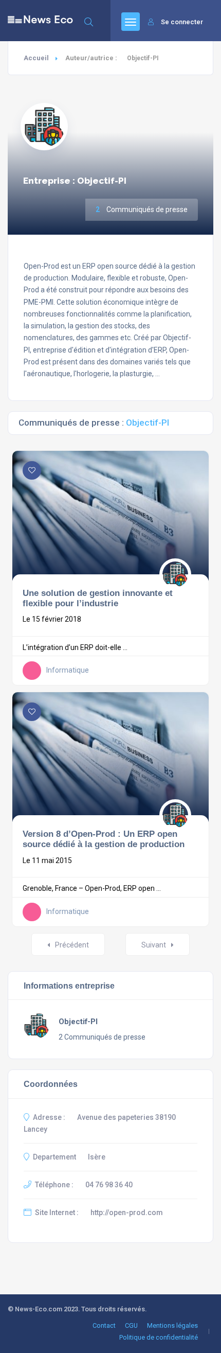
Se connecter (182, 22)
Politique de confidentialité (158, 1337)
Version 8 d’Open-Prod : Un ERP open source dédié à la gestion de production (104, 839)
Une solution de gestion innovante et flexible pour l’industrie (98, 598)
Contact (104, 1325)
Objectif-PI (78, 1021)
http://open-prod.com (126, 1212)
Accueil (36, 58)
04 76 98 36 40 (109, 1185)
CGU (131, 1325)
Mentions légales (172, 1325)
